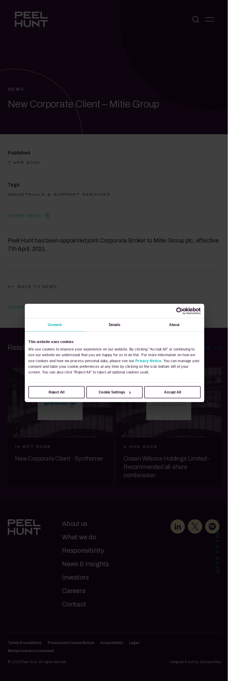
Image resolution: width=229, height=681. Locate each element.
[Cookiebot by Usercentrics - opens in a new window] (180, 310)
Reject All (56, 392)
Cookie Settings (112, 392)
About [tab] (174, 324)
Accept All (172, 392)
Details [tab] (114, 324)
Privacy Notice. (148, 361)
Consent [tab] (55, 324)
